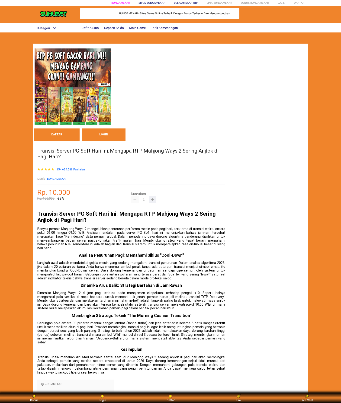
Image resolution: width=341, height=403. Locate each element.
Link (238, 400)
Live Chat (307, 400)
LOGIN (281, 2)
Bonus (34, 400)
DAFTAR (299, 2)
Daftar (171, 400)
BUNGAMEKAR (120, 2)
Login (102, 400)
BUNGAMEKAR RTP (186, 2)
